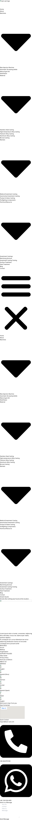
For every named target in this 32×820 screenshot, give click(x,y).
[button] (16, 302)
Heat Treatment (5, 264)
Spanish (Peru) (4, 674)
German (2, 680)
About (2, 11)
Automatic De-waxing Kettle (8, 69)
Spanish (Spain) (5, 690)
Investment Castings (6, 256)
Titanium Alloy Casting (7, 134)
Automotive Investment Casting (10, 196)
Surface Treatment (6, 262)
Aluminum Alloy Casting (7, 136)
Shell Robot (3, 73)
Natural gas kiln (5, 71)
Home (2, 9)
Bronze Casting (4, 138)
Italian (2, 696)
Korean (2, 685)
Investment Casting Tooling (8, 260)
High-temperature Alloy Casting (10, 132)
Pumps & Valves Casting (7, 198)
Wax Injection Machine (7, 67)
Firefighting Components (8, 200)
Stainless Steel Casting (7, 130)
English (2, 669)
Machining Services (6, 258)
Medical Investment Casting (8, 194)
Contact (2, 268)
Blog (1, 266)
